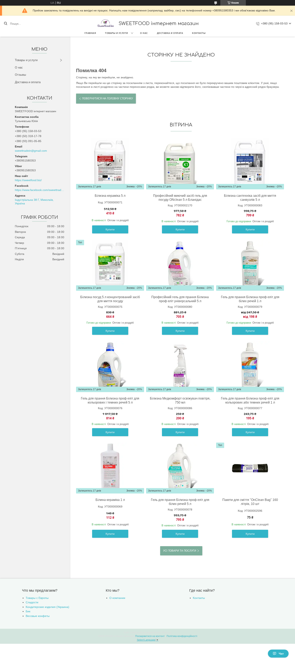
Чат (281, 653)
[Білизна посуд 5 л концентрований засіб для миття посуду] (110, 265)
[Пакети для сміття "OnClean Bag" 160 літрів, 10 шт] (250, 468)
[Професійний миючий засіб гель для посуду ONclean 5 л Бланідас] (180, 163)
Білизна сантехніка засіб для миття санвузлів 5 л (250, 197)
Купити (110, 229)
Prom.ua (166, 632)
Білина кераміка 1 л (110, 500)
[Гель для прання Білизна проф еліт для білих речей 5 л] (180, 468)
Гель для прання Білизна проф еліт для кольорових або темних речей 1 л (250, 400)
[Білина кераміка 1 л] (110, 468)
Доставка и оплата (170, 33)
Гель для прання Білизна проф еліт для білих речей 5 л (180, 502)
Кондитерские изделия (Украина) (47, 606)
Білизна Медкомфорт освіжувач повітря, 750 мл (180, 400)
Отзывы (20, 74)
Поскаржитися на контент (150, 636)
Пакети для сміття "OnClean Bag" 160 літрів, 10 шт (250, 502)
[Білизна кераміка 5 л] (110, 163)
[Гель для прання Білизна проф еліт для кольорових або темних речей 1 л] (250, 366)
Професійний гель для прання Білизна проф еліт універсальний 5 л (180, 299)
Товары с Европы (37, 597)
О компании (117, 597)
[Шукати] (5, 23)
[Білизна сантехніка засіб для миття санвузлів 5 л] (250, 163)
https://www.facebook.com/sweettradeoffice (39, 190)
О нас (144, 33)
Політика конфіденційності (182, 636)
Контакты (198, 33)
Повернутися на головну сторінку (107, 98)
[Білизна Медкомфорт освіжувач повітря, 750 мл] (180, 366)
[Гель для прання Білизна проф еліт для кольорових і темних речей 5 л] (110, 366)
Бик (28, 611)
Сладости (32, 602)
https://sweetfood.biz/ (28, 180)
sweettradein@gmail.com (31, 150)
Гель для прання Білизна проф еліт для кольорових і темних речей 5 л (110, 400)
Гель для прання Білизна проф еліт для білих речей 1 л (250, 299)
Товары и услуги (116, 33)
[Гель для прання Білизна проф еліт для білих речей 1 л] (250, 265)
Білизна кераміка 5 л (110, 195)
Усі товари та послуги (179, 550)
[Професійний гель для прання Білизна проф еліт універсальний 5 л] (180, 265)
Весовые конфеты (38, 616)
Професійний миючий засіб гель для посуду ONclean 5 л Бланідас (180, 197)
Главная (90, 33)
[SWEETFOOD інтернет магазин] (105, 23)
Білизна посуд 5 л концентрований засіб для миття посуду (110, 299)
